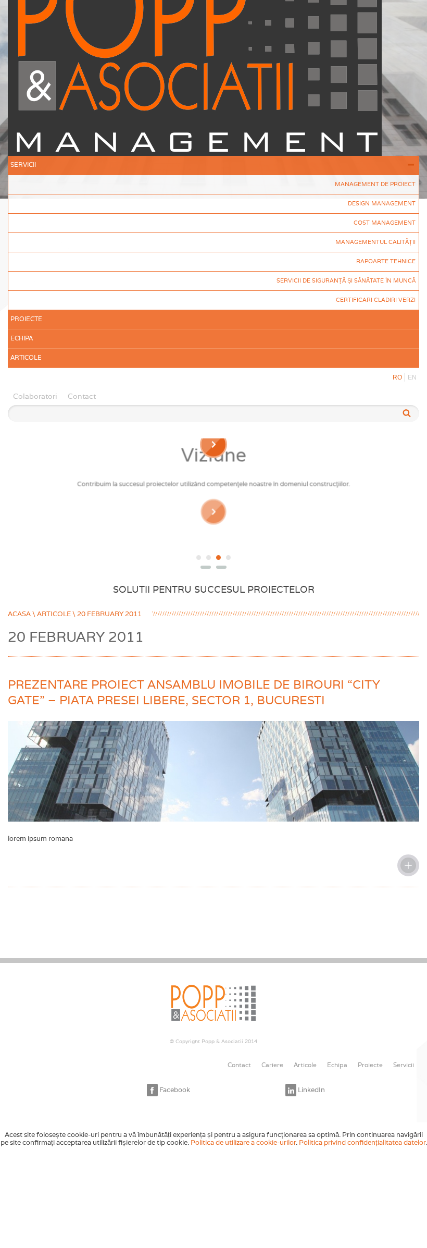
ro (397, 377)
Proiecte (26, 319)
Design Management (382, 203)
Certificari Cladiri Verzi (376, 299)
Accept (216, 1153)
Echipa (21, 338)
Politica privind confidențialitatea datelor (362, 1142)
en (412, 377)
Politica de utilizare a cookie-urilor (243, 1142)
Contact (82, 396)
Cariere (272, 1065)
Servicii (23, 165)
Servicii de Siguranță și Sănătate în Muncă (346, 280)
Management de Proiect (375, 184)
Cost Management (385, 222)
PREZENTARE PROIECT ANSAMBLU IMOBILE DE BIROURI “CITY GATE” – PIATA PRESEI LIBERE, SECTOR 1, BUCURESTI (194, 692)
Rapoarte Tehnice (386, 261)
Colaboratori (35, 396)
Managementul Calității (375, 242)
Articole (26, 357)
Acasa (19, 613)
